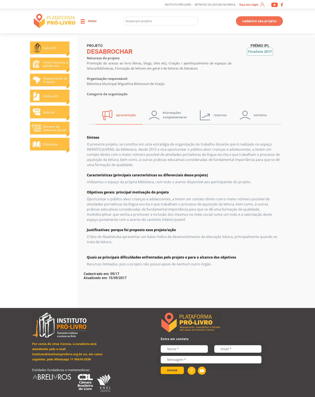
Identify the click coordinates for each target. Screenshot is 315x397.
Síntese (93, 137)
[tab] (119, 115)
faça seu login (249, 4)
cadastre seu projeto (259, 21)
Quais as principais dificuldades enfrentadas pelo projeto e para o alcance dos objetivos (161, 257)
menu (91, 21)
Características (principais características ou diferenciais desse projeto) (147, 175)
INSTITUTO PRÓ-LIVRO (178, 4)
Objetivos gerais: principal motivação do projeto (128, 192)
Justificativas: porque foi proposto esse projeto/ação (131, 229)
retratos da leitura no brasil (215, 4)
